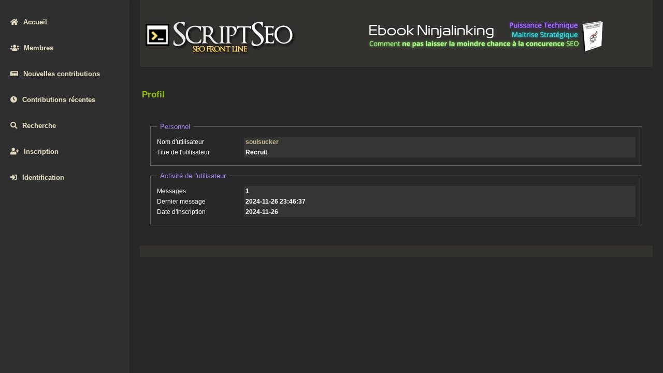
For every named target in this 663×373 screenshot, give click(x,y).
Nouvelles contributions (61, 74)
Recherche (39, 126)
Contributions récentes (58, 100)
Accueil (35, 22)
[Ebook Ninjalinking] (486, 50)
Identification (43, 177)
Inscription (41, 151)
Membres (38, 48)
